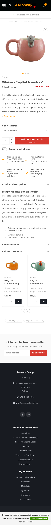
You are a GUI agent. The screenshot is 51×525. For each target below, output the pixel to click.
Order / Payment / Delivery (25, 437)
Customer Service (25, 459)
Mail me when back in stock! (32, 141)
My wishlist (25, 490)
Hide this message (39, 518)
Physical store (25, 464)
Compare (25, 495)
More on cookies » (26, 522)
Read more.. (9, 116)
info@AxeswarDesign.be (27, 403)
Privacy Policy (25, 450)
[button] (23, 73)
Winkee (5, 78)
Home (10, 22)
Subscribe (39, 352)
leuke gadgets (14, 320)
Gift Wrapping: (9, 125)
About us (26, 433)
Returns (25, 446)
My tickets (25, 486)
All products (25, 499)
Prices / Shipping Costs (25, 442)
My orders (25, 481)
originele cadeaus (35, 320)
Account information (25, 477)
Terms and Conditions (25, 455)
